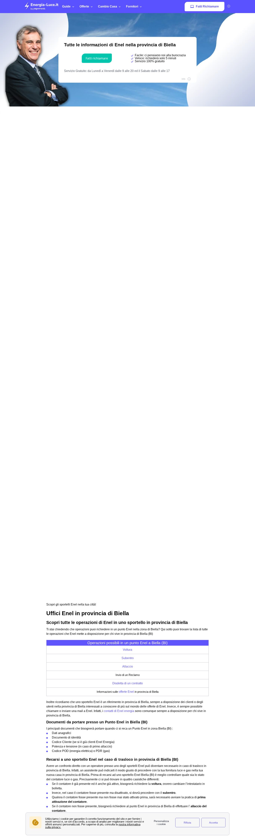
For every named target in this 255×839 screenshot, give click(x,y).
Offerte (84, 6)
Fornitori (132, 6)
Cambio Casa (107, 6)
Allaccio (127, 666)
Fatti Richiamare (207, 6)
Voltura (127, 649)
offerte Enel (126, 691)
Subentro (128, 658)
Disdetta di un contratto (127, 683)
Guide (66, 6)
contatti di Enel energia (119, 711)
